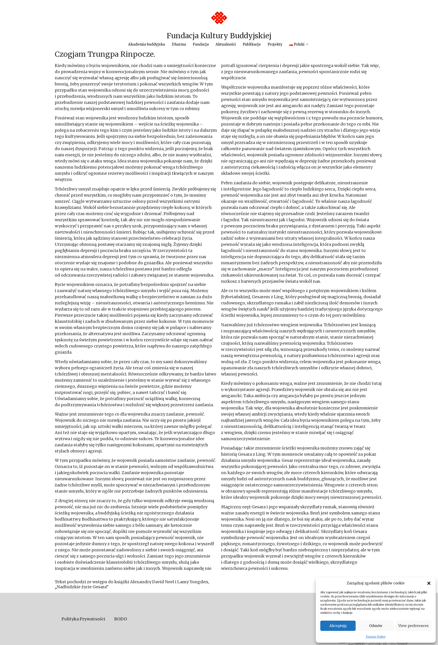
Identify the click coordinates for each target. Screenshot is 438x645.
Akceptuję (338, 626)
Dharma (179, 44)
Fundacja (201, 44)
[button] (429, 583)
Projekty (275, 44)
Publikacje (252, 44)
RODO (120, 619)
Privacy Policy (376, 636)
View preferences (413, 626)
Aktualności (226, 44)
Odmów (375, 626)
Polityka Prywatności (83, 619)
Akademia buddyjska (146, 44)
